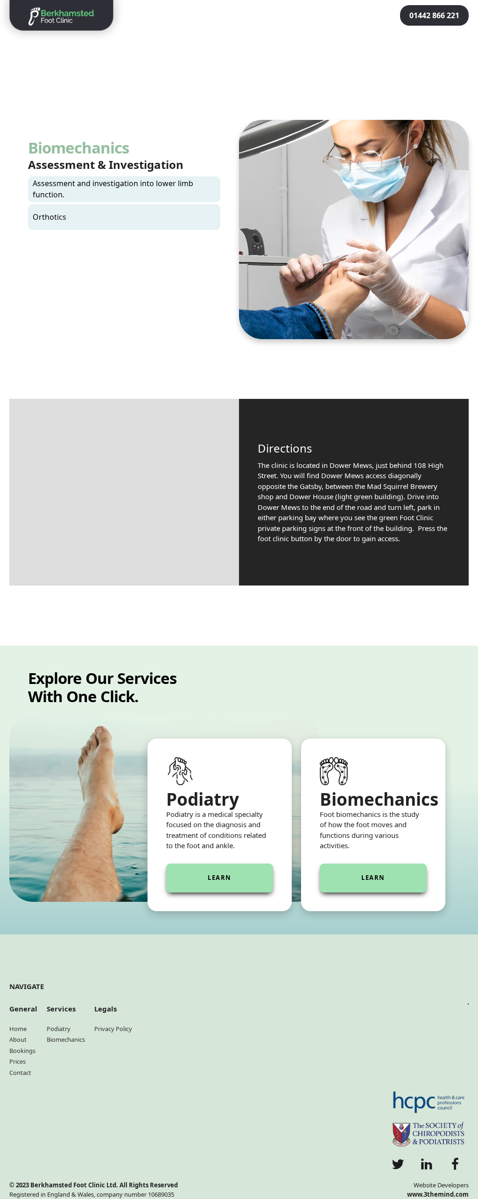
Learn (220, 877)
